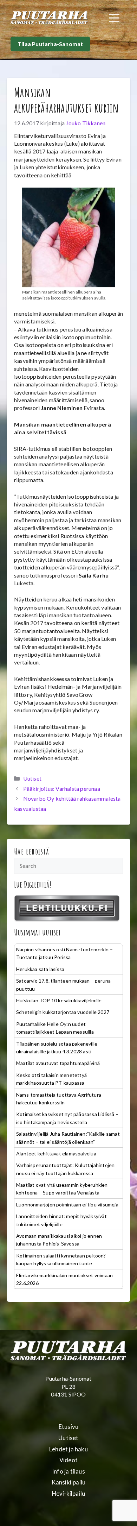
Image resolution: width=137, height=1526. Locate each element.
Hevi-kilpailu (68, 1493)
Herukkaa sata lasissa (40, 969)
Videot (68, 1460)
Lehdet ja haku (68, 1449)
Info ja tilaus (68, 1471)
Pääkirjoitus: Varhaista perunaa (61, 788)
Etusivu (68, 1426)
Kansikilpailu (69, 1482)
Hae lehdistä (32, 851)
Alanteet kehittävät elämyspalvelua (56, 1153)
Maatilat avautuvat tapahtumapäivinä (58, 1063)
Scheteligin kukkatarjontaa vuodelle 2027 (62, 1012)
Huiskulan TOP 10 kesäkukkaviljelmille (59, 1000)
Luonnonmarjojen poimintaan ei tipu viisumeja (67, 1204)
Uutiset (32, 778)
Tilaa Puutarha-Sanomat (50, 43)
